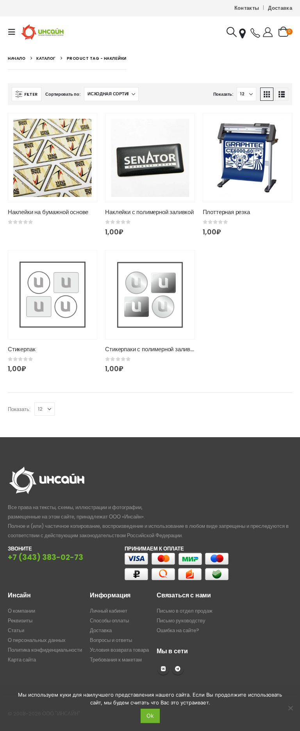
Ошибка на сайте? (178, 630)
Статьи (16, 630)
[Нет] (290, 708)
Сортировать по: (62, 94)
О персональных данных (37, 640)
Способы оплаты (109, 620)
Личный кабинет (108, 611)
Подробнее (84, 126)
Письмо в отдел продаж (184, 611)
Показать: (223, 94)
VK (163, 669)
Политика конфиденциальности (45, 650)
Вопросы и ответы (111, 640)
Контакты (246, 8)
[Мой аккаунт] (268, 32)
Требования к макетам (116, 659)
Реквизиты (20, 620)
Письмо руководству (181, 620)
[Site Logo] (42, 32)
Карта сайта (22, 659)
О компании (21, 611)
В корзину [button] (182, 126)
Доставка (280, 8)
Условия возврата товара (119, 650)
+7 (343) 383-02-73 (45, 557)
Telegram (178, 669)
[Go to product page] (52, 157)
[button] (14, 32)
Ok (150, 715)
